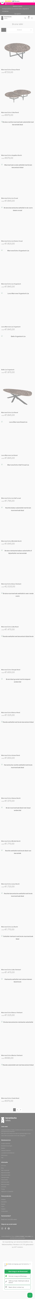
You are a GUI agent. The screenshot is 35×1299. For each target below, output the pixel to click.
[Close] (30, 1264)
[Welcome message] (29, 1295)
